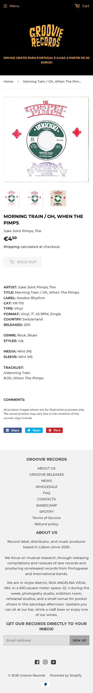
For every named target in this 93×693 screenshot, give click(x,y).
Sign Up (79, 640)
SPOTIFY (46, 511)
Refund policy (46, 524)
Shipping (12, 247)
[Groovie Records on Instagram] (45, 663)
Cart (85, 6)
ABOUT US (46, 468)
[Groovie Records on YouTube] (53, 663)
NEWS (46, 481)
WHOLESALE (46, 487)
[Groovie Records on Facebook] (37, 663)
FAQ (46, 493)
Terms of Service (46, 518)
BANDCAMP (46, 505)
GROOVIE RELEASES (46, 474)
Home (8, 81)
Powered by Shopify (66, 675)
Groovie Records (32, 675)
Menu (14, 6)
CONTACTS (46, 499)
